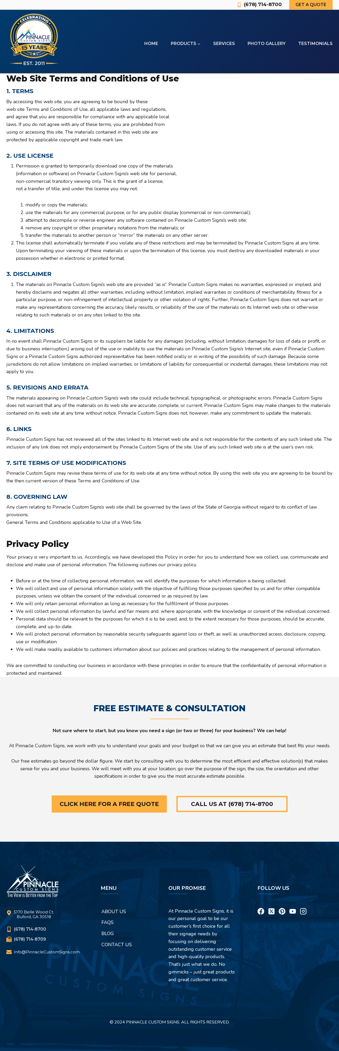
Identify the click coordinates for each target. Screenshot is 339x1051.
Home (151, 43)
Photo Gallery (267, 43)
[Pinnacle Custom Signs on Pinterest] (282, 905)
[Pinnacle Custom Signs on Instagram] (303, 905)
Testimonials (315, 43)
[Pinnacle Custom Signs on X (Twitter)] (271, 905)
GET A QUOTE (311, 4)
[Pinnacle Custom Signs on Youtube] (292, 905)
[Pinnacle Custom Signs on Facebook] (260, 905)
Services (224, 43)
